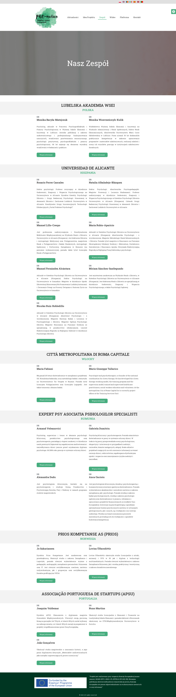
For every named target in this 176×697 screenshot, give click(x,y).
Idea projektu (89, 17)
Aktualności (72, 17)
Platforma (124, 17)
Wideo (112, 17)
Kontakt (137, 17)
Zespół (102, 17)
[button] (173, 11)
